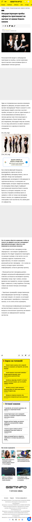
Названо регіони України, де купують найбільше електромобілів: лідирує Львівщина (14, 423)
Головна (3, 8)
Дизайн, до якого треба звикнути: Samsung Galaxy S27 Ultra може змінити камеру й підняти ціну (14, 389)
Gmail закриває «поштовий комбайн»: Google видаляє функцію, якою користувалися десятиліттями (15, 374)
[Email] (12, 26)
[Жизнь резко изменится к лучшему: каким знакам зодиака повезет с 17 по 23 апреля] (8, 454)
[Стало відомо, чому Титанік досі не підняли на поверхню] (24, 471)
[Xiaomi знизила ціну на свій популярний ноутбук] (24, 454)
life (3, 10)
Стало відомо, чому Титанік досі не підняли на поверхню (23, 478)
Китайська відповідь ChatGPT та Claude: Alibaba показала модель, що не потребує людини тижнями (15, 381)
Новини (7, 8)
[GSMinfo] (16, 1)
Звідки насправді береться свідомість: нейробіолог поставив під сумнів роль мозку (14, 438)
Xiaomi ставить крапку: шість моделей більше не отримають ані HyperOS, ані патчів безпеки (16, 366)
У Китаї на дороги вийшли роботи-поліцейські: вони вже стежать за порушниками (13, 430)
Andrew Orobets (8, 29)
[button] (2, 1)
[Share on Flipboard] (10, 26)
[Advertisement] (16, 84)
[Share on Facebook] (5, 26)
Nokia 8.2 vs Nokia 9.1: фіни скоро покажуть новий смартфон (7, 478)
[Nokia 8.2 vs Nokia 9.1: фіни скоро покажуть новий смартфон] (8, 471)
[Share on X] (7, 26)
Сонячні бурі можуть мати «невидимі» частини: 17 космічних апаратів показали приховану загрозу (15, 415)
